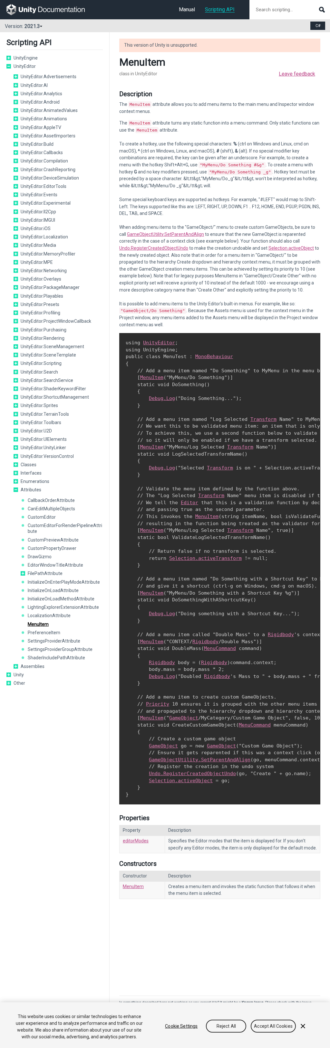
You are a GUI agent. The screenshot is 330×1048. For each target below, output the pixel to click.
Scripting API (220, 9)
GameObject (183, 718)
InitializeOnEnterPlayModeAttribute (64, 582)
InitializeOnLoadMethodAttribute (61, 598)
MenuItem (38, 624)
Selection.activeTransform (205, 558)
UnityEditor (159, 343)
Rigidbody (281, 634)
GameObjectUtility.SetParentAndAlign (165, 234)
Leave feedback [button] (297, 74)
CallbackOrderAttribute (51, 500)
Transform (263, 419)
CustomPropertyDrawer (52, 548)
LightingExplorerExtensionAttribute (63, 607)
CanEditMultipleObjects (51, 508)
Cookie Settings (181, 1026)
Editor (189, 502)
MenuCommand (220, 648)
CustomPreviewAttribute (53, 540)
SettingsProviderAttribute (54, 641)
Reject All (226, 1026)
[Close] (303, 1026)
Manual (187, 9)
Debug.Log (162, 398)
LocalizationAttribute (49, 615)
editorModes (136, 840)
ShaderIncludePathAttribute (56, 657)
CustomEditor (42, 517)
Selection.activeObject (291, 248)
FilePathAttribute (45, 573)
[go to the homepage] (50, 9)
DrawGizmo (40, 556)
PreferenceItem (44, 632)
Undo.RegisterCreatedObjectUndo (153, 248)
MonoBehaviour (214, 356)
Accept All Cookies (273, 1026)
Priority (157, 704)
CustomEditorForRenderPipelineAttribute (65, 528)
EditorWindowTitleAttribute (55, 565)
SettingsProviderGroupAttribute (60, 649)
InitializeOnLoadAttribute (53, 590)
